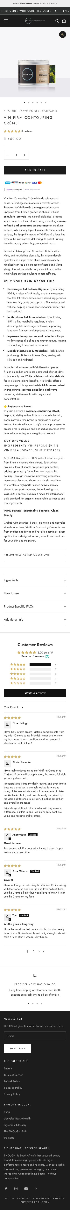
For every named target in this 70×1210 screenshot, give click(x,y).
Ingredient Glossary (15, 1125)
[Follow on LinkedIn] (36, 1189)
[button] (12, 131)
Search (8, 1068)
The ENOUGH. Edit (15, 1131)
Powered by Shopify (35, 1202)
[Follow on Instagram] (16, 1189)
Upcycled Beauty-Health (17, 1118)
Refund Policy (12, 1081)
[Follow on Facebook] (6, 1189)
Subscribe (18, 1048)
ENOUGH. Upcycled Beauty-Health (30, 111)
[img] (12, 718)
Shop (7, 1112)
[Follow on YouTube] (26, 1189)
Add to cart (35, 170)
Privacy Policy (12, 1094)
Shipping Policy (13, 1088)
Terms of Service (13, 1075)
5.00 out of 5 (45, 652)
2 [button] (33, 951)
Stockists (9, 1138)
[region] (35, 985)
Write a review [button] (35, 693)
